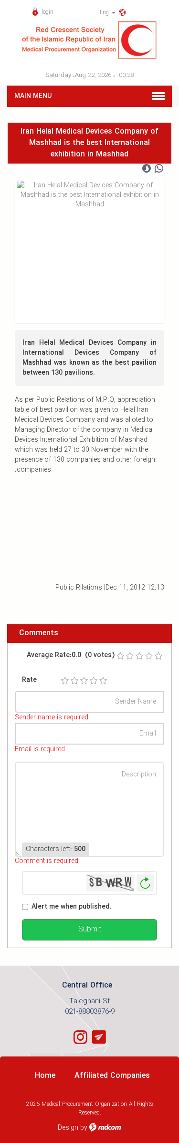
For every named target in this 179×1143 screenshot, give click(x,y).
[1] (65, 681)
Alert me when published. (72, 907)
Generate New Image (145, 883)
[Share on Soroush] (146, 169)
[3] (84, 681)
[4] (93, 681)
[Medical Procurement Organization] (89, 40)
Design (68, 1128)
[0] (120, 656)
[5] (103, 681)
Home (45, 1076)
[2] (74, 681)
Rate (29, 680)
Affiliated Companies (112, 1076)
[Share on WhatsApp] (159, 169)
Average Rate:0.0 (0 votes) (71, 655)
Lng (105, 12)
